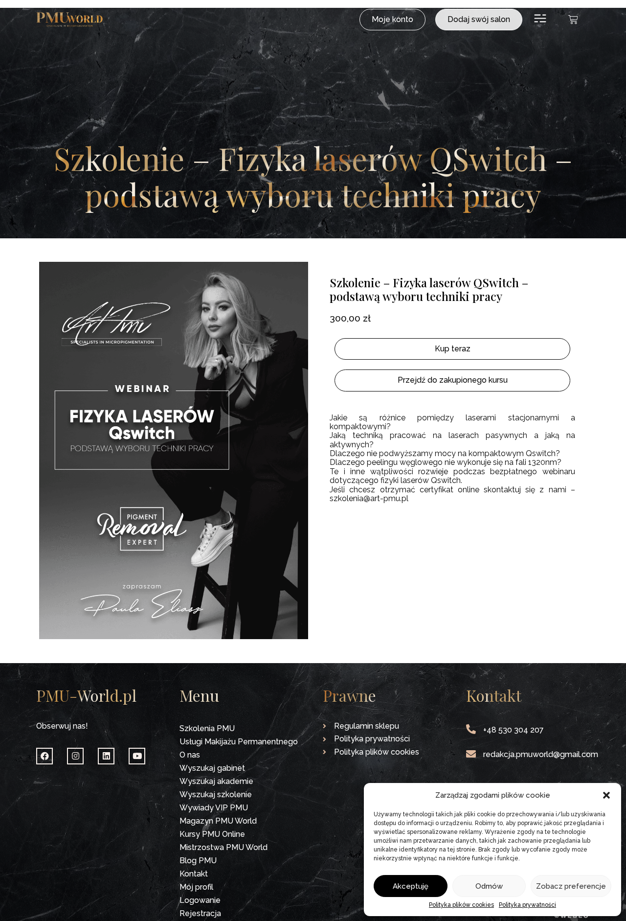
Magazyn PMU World (218, 821)
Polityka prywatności (527, 905)
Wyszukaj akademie (216, 781)
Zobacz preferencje (571, 886)
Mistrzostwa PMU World (223, 847)
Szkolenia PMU (207, 728)
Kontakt (193, 873)
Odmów (489, 886)
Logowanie (200, 900)
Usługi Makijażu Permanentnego (238, 741)
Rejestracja (200, 913)
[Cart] (573, 19)
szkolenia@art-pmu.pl (369, 498)
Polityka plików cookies (461, 905)
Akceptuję (410, 886)
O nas (189, 755)
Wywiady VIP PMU (213, 807)
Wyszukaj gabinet (212, 768)
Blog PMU (198, 860)
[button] (606, 795)
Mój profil (196, 887)
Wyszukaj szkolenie (215, 794)
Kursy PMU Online (212, 834)
